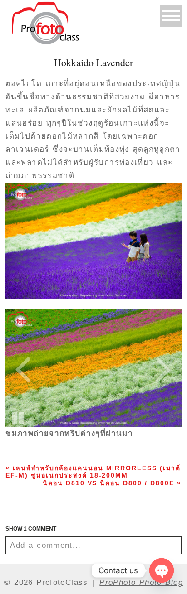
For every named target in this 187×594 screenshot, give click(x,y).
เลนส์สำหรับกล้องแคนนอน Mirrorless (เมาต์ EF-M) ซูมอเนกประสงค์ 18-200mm (93, 471)
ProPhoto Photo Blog (141, 582)
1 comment (30, 529)
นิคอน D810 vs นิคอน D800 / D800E (112, 483)
